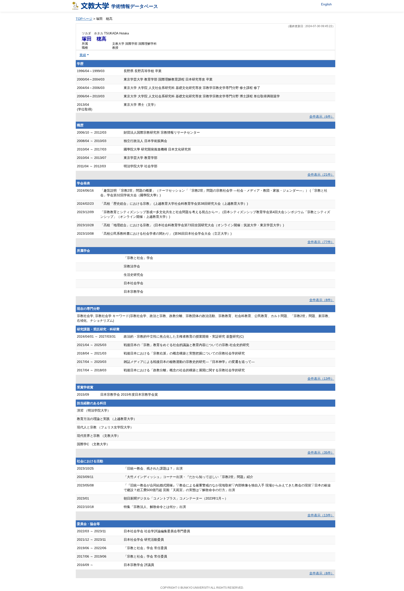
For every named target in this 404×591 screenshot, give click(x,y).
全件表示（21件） (320, 174)
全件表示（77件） (320, 242)
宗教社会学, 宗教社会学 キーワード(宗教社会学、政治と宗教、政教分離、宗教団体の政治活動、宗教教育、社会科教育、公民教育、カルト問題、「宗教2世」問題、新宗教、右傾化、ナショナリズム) (204, 318)
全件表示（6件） (321, 116)
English (326, 4)
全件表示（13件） (320, 378)
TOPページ (84, 19)
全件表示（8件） (321, 300)
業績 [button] (82, 55)
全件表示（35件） (320, 452)
